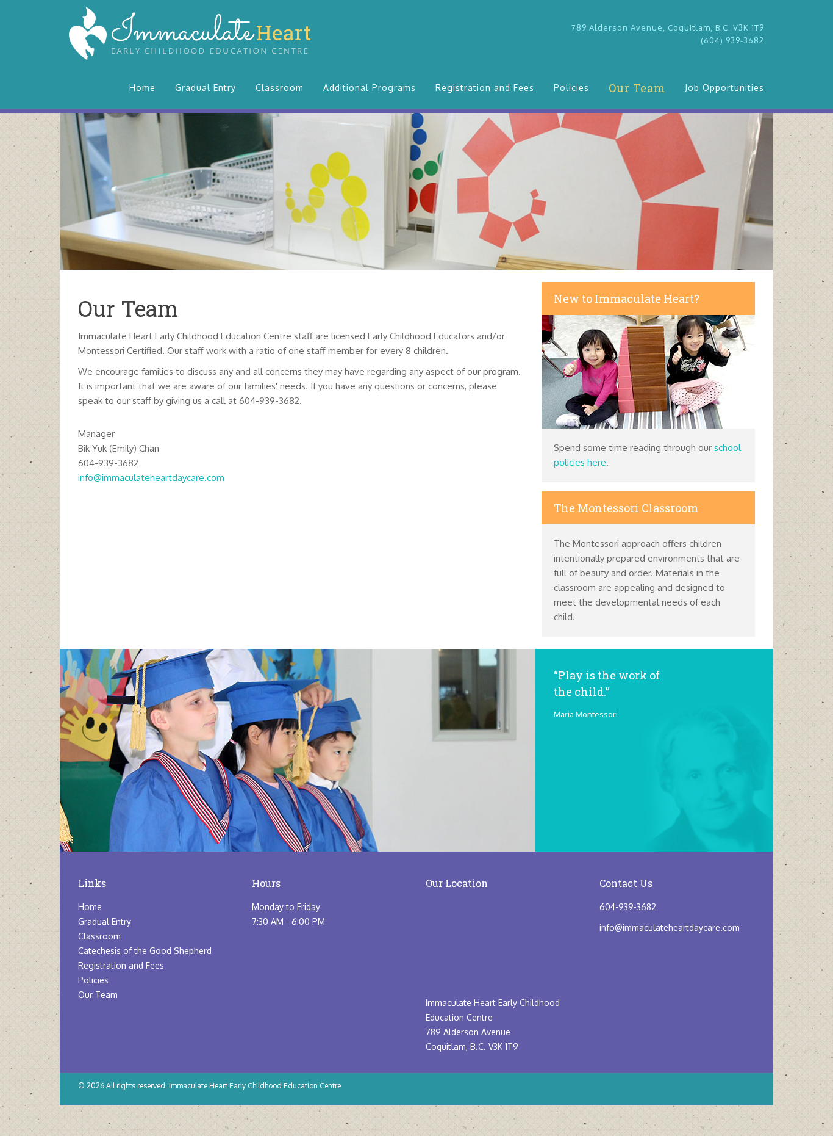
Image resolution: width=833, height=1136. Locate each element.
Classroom (280, 87)
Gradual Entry (205, 87)
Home (142, 87)
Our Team (637, 88)
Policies (571, 87)
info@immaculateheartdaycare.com (151, 477)
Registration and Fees (484, 87)
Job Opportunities (724, 87)
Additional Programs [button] (369, 87)
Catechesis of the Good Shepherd (145, 951)
